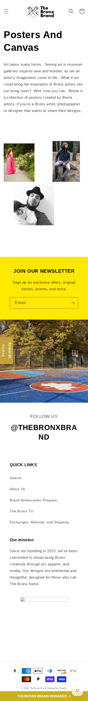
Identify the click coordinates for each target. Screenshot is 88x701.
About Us (17, 489)
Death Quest (36, 134)
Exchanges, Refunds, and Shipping (39, 522)
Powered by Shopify (57, 688)
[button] (44, 696)
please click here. (19, 117)
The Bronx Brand (38, 688)
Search (16, 478)
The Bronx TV (21, 511)
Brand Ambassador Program (33, 500)
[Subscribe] (72, 303)
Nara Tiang (69, 127)
